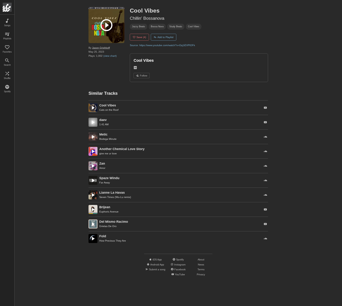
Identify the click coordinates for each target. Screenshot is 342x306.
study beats (175, 26)
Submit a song (157, 269)
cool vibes (193, 26)
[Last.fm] (135, 68)
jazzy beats (138, 26)
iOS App (157, 259)
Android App (157, 264)
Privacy (201, 274)
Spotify (180, 259)
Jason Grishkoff (101, 47)
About (201, 259)
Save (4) (141, 37)
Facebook (180, 269)
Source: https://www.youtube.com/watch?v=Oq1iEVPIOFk (162, 45)
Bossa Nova (157, 26)
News (201, 264)
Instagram (180, 264)
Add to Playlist (165, 37)
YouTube (180, 274)
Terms (200, 269)
